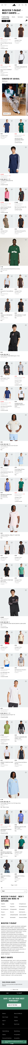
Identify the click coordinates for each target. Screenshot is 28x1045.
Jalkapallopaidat (14, 914)
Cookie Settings (5, 1031)
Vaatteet (3, 903)
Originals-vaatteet (12, 906)
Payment (16, 1020)
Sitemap (16, 1017)
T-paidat (12, 903)
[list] (14, 17)
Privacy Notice (17, 1034)
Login (7, 993)
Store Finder (16, 1024)
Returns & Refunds (18, 1013)
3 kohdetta (6, 113)
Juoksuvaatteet (22, 914)
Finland (16, 1043)
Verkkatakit (12, 917)
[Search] (22, 5)
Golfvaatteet (22, 909)
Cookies (4, 1034)
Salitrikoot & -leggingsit (22, 912)
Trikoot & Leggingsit (3, 906)
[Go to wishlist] (5, 5)
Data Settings (17, 1031)
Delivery (4, 1013)
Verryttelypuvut (4, 909)
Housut (2, 912)
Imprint (4, 1020)
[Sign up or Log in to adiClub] (19, 5)
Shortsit (12, 912)
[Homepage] (14, 5)
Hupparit (3, 914)
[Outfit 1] (14, 99)
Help (3, 1024)
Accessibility (17, 1038)
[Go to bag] (25, 5)
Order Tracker (5, 1017)
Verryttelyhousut (23, 906)
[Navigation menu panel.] (2, 5)
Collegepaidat (13, 909)
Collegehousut (22, 903)
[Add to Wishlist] (12, 25)
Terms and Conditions (6, 1038)
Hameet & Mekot (23, 917)
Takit (2, 917)
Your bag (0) (19, 993)
